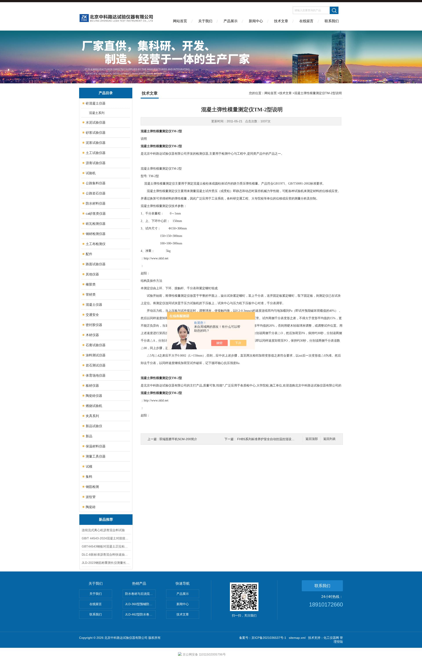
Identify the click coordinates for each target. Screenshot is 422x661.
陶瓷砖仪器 (94, 395)
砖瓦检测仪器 (96, 223)
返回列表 (329, 439)
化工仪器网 (331, 637)
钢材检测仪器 (96, 234)
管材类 (91, 294)
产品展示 (231, 21)
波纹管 (91, 497)
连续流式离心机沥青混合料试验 (103, 530)
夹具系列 (92, 416)
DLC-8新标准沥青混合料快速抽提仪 (106, 554)
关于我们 (205, 21)
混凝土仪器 (94, 304)
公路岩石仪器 (96, 193)
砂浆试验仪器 (96, 132)
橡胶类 (91, 284)
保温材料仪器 (96, 446)
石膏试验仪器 (96, 345)
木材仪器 (92, 335)
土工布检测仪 (96, 244)
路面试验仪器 (96, 264)
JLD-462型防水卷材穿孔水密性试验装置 (140, 614)
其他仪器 (92, 274)
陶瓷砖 (91, 507)
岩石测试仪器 (96, 365)
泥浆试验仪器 (96, 143)
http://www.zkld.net (156, 258)
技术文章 (281, 21)
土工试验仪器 (96, 153)
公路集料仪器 (96, 183)
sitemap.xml (297, 637)
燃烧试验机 (94, 406)
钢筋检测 (92, 487)
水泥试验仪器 (96, 122)
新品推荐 (106, 519)
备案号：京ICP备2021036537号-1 (262, 637)
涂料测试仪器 (96, 355)
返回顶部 (312, 439)
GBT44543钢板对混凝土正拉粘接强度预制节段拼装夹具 (106, 546)
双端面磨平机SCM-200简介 (178, 439)
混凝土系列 (96, 113)
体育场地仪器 (96, 375)
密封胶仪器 (94, 325)
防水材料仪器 (96, 203)
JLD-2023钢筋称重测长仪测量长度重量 (106, 562)
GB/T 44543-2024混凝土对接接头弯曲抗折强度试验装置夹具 (106, 538)
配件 (89, 254)
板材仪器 (92, 385)
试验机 (91, 173)
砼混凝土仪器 (96, 103)
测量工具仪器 (96, 456)
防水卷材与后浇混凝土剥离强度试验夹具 (140, 593)
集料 (89, 476)
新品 (89, 436)
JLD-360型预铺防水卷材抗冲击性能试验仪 (140, 604)
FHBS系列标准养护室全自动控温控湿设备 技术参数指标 (275, 439)
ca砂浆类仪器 (96, 213)
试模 (89, 466)
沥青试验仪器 (96, 163)
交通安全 (92, 315)
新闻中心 (256, 21)
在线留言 (306, 21)
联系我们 (332, 21)
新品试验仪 (94, 426)
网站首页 (180, 21)
